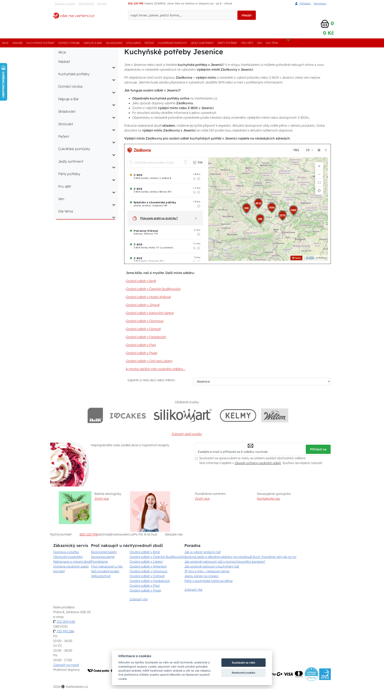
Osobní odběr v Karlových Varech (150, 313)
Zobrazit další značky (187, 434)
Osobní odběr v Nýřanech (148, 566)
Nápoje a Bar (93, 42)
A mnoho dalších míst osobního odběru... (155, 369)
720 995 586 (65, 631)
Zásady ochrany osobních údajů (258, 463)
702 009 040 (65, 622)
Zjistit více (101, 498)
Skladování (114, 42)
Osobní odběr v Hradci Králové (148, 297)
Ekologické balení (104, 552)
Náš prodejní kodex (105, 571)
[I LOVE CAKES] (128, 415)
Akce (5, 42)
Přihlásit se (318, 449)
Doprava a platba (65, 3)
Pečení (149, 42)
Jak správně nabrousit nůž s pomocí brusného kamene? (224, 562)
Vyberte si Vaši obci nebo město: (151, 380)
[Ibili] (95, 415)
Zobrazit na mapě (66, 665)
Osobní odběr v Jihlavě (143, 305)
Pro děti (247, 42)
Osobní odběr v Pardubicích (146, 337)
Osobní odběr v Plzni (141, 345)
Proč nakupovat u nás (107, 566)
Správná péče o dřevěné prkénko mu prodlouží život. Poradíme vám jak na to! (240, 557)
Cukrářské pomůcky (172, 42)
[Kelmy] (238, 415)
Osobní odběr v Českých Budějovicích (153, 289)
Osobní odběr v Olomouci (145, 321)
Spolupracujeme (103, 557)
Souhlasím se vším (243, 662)
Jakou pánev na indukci (201, 576)
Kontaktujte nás (268, 498)
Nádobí (17, 42)
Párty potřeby (227, 42)
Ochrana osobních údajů (71, 566)
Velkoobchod (86, 3)
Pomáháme (99, 562)
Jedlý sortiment (202, 42)
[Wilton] (274, 415)
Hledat (247, 15)
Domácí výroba (69, 42)
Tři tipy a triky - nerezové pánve (206, 571)
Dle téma (272, 42)
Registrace (320, 3)
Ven (259, 42)
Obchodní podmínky (68, 557)
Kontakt (102, 3)
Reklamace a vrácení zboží (72, 562)
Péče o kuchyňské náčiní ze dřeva (208, 581)
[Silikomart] (183, 415)
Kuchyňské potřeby (40, 42)
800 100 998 (89, 534)
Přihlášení (305, 3)
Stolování (133, 42)
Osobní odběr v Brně (141, 281)
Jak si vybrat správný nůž (202, 552)
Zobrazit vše (139, 599)
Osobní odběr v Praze (141, 353)
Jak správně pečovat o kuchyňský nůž (211, 566)
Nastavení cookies (243, 672)
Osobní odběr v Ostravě (143, 329)
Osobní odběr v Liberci (146, 562)
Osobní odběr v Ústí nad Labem (149, 361)
